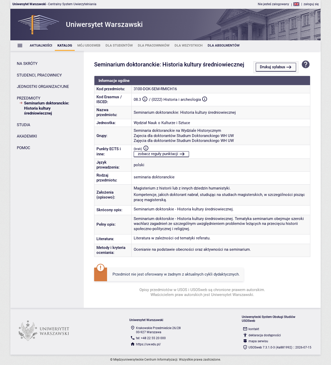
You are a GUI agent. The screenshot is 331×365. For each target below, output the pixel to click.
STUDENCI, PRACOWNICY (39, 75)
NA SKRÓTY (27, 63)
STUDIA (23, 125)
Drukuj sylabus (272, 67)
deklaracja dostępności (265, 335)
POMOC (23, 148)
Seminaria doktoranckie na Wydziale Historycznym (177, 130)
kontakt (254, 329)
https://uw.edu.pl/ (148, 344)
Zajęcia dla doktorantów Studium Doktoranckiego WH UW (184, 140)
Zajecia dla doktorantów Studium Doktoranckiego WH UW (184, 135)
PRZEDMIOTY (28, 98)
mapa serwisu (258, 341)
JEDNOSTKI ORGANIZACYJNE (43, 86)
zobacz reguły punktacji (158, 153)
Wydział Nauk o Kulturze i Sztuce (162, 122)
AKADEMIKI (27, 136)
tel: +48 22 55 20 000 (151, 338)
